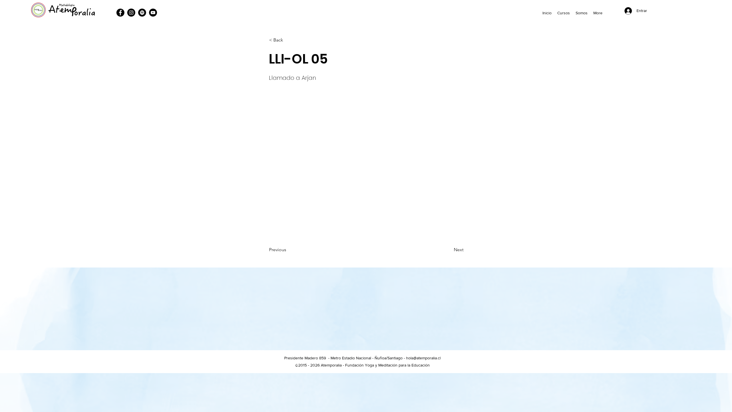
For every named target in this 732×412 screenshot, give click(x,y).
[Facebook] (120, 13)
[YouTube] (153, 13)
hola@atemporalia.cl (423, 358)
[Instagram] (131, 13)
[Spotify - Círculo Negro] (142, 13)
